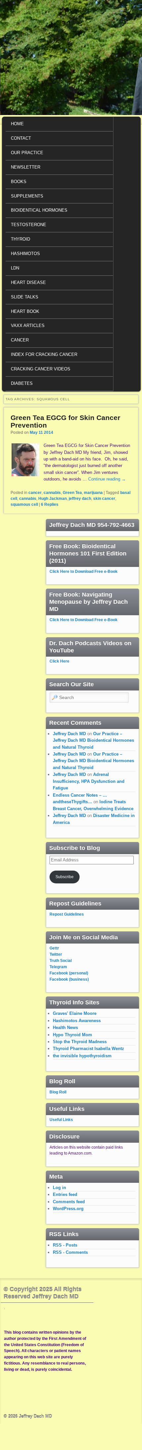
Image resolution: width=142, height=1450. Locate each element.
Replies (49, 504)
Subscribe (64, 877)
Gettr (54, 948)
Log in (59, 1187)
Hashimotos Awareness (77, 1020)
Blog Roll (58, 1092)
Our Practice (27, 152)
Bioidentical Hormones (39, 210)
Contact (21, 138)
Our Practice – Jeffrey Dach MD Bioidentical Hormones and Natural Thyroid (93, 740)
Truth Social (61, 960)
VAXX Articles (28, 325)
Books (18, 181)
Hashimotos (25, 253)
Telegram (58, 967)
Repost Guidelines (67, 914)
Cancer (20, 340)
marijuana (93, 492)
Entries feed (65, 1194)
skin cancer (104, 498)
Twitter (56, 954)
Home (17, 123)
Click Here (59, 661)
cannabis (52, 492)
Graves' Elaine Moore (74, 1013)
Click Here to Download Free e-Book (84, 571)
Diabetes (22, 383)
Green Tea (72, 492)
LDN (15, 268)
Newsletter (25, 167)
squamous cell (24, 504)
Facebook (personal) (69, 973)
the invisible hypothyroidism (82, 1055)
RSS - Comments (70, 1252)
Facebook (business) (69, 979)
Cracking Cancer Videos (40, 368)
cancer (35, 492)
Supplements (27, 196)
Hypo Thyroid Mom (72, 1034)
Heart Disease (28, 282)
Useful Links (61, 1119)
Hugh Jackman (52, 498)
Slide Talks (24, 296)
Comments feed (69, 1201)
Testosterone (28, 224)
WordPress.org (68, 1208)
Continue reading (107, 479)
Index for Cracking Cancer (44, 354)
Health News (65, 1027)
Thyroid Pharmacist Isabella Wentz (88, 1048)
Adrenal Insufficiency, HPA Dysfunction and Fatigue (88, 781)
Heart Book (25, 311)
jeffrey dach (80, 498)
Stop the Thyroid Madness (80, 1041)
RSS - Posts (65, 1245)
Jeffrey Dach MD (69, 733)
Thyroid (20, 239)
